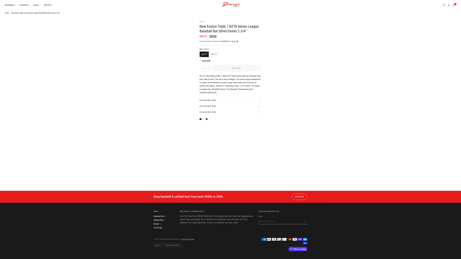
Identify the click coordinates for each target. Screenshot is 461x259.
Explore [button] (299, 197)
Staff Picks (48, 5)
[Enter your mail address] (305, 221)
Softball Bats (23, 5)
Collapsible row (208, 100)
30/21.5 (214, 54)
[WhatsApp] (201, 119)
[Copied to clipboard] (207, 119)
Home (7, 13)
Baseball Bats (9, 5)
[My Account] (448, 5)
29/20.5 (204, 54)
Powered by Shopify (187, 239)
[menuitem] (11, 5)
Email (260, 216)
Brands (36, 5)
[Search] (444, 5)
